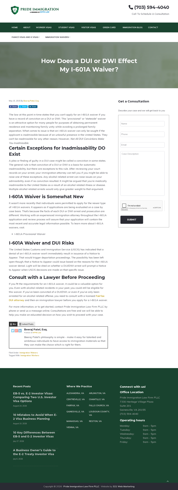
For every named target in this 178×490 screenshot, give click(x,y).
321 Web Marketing (123, 486)
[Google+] (16, 331)
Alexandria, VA (75, 393)
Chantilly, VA (97, 399)
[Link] (167, 481)
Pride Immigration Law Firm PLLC (81, 486)
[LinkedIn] (20, 331)
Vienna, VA (72, 427)
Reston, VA (95, 421)
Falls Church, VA (99, 405)
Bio (14, 324)
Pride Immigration (35, 10)
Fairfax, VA (72, 405)
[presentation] (141, 205)
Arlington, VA (97, 393)
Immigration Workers (29, 355)
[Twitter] (12, 331)
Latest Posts (27, 324)
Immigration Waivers (28, 353)
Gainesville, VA (75, 411)
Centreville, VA (75, 399)
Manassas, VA (74, 421)
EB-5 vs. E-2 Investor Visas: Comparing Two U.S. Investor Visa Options (34, 397)
